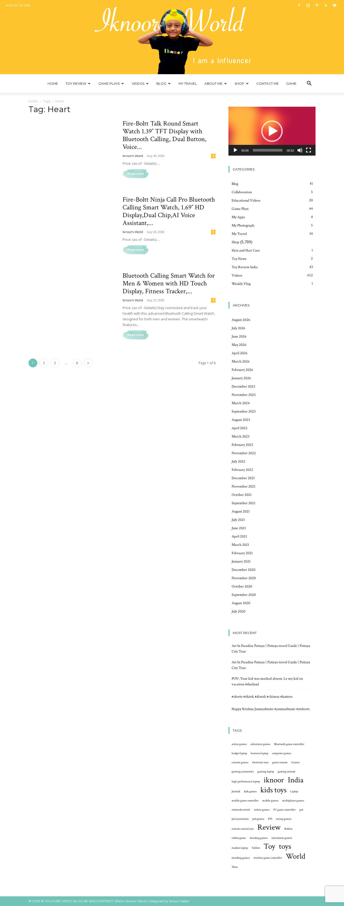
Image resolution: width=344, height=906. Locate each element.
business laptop (259, 753)
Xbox (235, 867)
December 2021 (243, 478)
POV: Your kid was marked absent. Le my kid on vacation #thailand (267, 681)
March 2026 (241, 361)
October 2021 (242, 494)
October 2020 (242, 586)
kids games (250, 791)
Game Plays (109, 83)
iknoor (274, 780)
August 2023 (241, 419)
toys (285, 846)
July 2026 (238, 328)
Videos (138, 83)
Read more (135, 174)
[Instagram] (308, 5)
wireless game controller (267, 858)
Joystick (236, 791)
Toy (269, 846)
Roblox (288, 829)
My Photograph (243, 225)
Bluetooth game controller (289, 744)
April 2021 (239, 536)
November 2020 (244, 578)
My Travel (187, 83)
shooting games (259, 838)
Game (291, 83)
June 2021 (239, 528)
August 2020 (241, 603)
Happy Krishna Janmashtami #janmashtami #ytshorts (271, 709)
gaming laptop (265, 771)
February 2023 (242, 444)
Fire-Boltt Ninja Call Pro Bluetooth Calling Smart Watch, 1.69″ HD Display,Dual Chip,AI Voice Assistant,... (169, 211)
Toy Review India (245, 267)
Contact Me (267, 83)
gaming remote (286, 771)
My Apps (238, 217)
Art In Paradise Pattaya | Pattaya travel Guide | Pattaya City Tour (271, 648)
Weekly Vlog (241, 283)
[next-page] (88, 363)
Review (269, 827)
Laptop (294, 791)
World (295, 856)
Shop (239, 83)
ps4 (301, 810)
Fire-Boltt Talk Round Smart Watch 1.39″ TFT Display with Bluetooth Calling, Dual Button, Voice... (164, 135)
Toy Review (76, 83)
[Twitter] (326, 5)
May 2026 (239, 344)
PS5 (270, 819)
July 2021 (238, 519)
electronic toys (260, 762)
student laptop (240, 848)
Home (53, 83)
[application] (272, 131)
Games (295, 762)
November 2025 (244, 394)
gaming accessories (243, 771)
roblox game (239, 838)
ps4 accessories (240, 819)
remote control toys (243, 829)
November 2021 (243, 486)
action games (239, 744)
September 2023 (244, 411)
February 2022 (242, 469)
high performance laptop (246, 781)
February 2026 (242, 369)
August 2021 (241, 511)
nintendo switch (241, 810)
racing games (283, 819)
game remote (280, 762)
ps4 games (258, 819)
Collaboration (242, 192)
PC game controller (284, 810)
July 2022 (238, 461)
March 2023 (240, 436)
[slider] (267, 150)
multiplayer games (293, 801)
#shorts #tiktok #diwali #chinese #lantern (262, 696)
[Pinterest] (317, 5)
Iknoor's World (133, 156)
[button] (309, 84)
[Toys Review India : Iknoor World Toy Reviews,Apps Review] (172, 37)
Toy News (239, 258)
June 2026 (239, 336)
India (295, 780)
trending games (241, 858)
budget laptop (239, 753)
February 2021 (242, 553)
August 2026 (241, 319)
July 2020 (238, 611)
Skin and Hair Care (246, 250)
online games (262, 810)
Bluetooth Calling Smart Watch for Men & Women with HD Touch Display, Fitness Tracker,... (169, 283)
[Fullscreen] (308, 150)
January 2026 (241, 378)
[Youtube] (335, 5)
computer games (281, 753)
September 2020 (244, 594)
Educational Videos (246, 200)
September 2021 (243, 503)
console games (240, 762)
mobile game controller (245, 801)
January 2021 (241, 561)
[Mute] (300, 150)
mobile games (270, 801)
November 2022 (244, 453)
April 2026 (240, 353)
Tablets (256, 848)
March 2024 (241, 403)
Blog (161, 83)
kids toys (273, 790)
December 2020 (243, 569)
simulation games (281, 838)
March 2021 (240, 544)
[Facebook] (299, 5)
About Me (214, 83)
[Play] (235, 150)
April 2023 (239, 428)
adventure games (260, 744)
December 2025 (243, 386)
